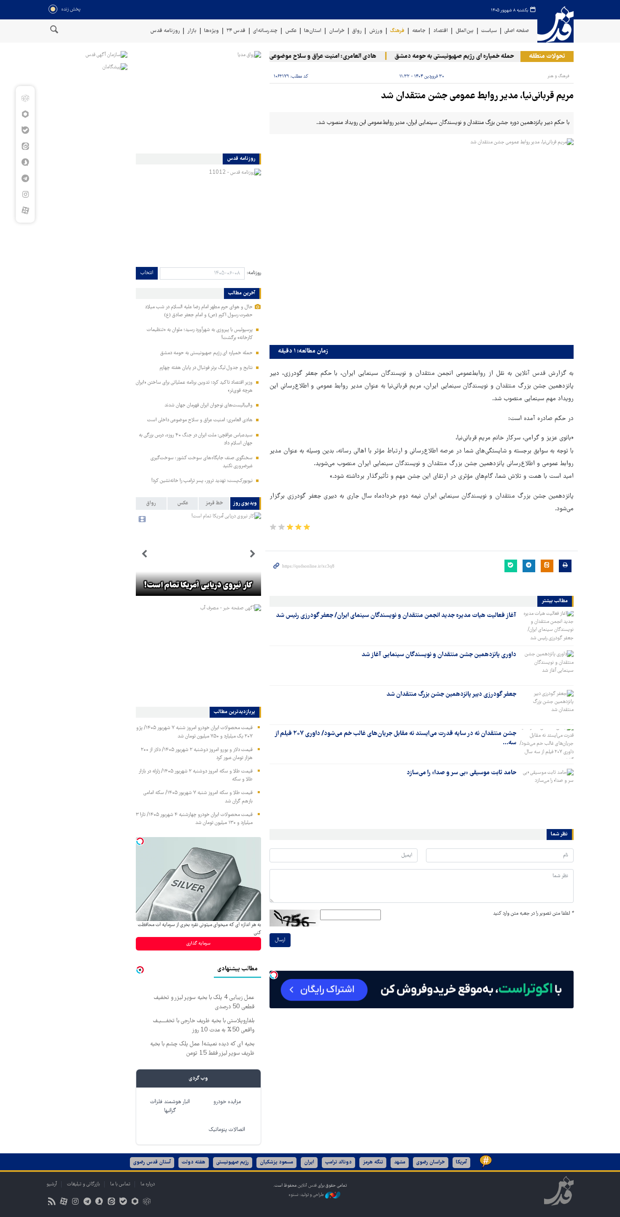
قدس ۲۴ (235, 31)
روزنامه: (254, 273)
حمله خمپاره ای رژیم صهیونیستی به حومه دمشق (467, 56)
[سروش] (25, 162)
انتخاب (146, 273)
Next (144, 554)
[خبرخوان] (51, 1202)
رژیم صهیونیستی (232, 1162)
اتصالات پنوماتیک (227, 1130)
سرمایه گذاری (198, 943)
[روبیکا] (25, 98)
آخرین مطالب (241, 293)
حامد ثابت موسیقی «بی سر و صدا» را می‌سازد (461, 773)
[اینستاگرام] (25, 194)
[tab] (245, 503)
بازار (192, 31)
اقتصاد (440, 31)
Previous (252, 554)
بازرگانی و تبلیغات (83, 1184)
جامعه (419, 31)
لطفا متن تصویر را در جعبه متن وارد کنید (533, 913)
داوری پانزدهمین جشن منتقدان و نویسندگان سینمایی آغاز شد (438, 655)
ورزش (376, 31)
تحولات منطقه (547, 56)
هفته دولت (193, 1162)
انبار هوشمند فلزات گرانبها (170, 1106)
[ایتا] (25, 146)
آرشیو (51, 1184)
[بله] (25, 130)
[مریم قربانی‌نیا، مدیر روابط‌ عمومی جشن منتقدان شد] (422, 239)
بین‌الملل (465, 31)
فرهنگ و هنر (558, 76)
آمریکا (461, 1162)
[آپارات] (25, 210)
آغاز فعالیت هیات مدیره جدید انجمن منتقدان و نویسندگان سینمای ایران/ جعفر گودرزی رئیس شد (396, 615)
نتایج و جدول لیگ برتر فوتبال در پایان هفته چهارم (206, 368)
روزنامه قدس (165, 31)
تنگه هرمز (373, 1162)
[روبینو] (25, 114)
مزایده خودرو (227, 1102)
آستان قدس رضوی (152, 1162)
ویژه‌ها (211, 31)
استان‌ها (312, 31)
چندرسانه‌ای (265, 31)
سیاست (489, 31)
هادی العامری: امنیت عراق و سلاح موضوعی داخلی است (321, 56)
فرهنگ (397, 31)
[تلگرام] (25, 178)
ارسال (280, 940)
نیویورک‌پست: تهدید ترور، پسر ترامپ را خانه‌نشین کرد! (202, 481)
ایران (309, 1162)
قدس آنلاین (555, 24)
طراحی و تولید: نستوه (306, 1195)
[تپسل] (274, 975)
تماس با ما (120, 1184)
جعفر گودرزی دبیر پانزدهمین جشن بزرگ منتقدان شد (451, 694)
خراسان (337, 31)
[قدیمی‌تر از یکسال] (547, 626)
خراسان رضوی (430, 1162)
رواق (356, 31)
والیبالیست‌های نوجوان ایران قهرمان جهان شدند (208, 405)
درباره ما (147, 1184)
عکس (291, 31)
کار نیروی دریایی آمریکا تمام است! (198, 586)
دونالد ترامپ (338, 1162)
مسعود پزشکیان (276, 1162)
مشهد (399, 1162)
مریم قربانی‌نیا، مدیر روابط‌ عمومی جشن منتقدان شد (477, 96)
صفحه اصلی (516, 31)
